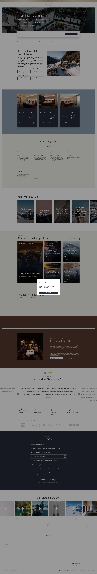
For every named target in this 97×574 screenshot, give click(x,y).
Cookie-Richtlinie (45, 287)
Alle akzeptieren (48, 292)
